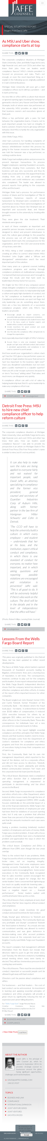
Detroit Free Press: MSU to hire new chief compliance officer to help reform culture (22, 412)
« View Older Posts (10, 1032)
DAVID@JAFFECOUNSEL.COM (20, 1080)
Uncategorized (32, 396)
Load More (23, 1032)
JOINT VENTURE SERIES (17, 1108)
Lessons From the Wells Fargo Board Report (21, 641)
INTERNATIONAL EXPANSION (19, 1104)
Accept (26, 1135)
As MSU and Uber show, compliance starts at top (21, 43)
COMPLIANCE (13, 396)
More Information (25, 1132)
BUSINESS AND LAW (16, 1019)
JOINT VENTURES (15, 1111)
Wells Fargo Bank (12, 1004)
